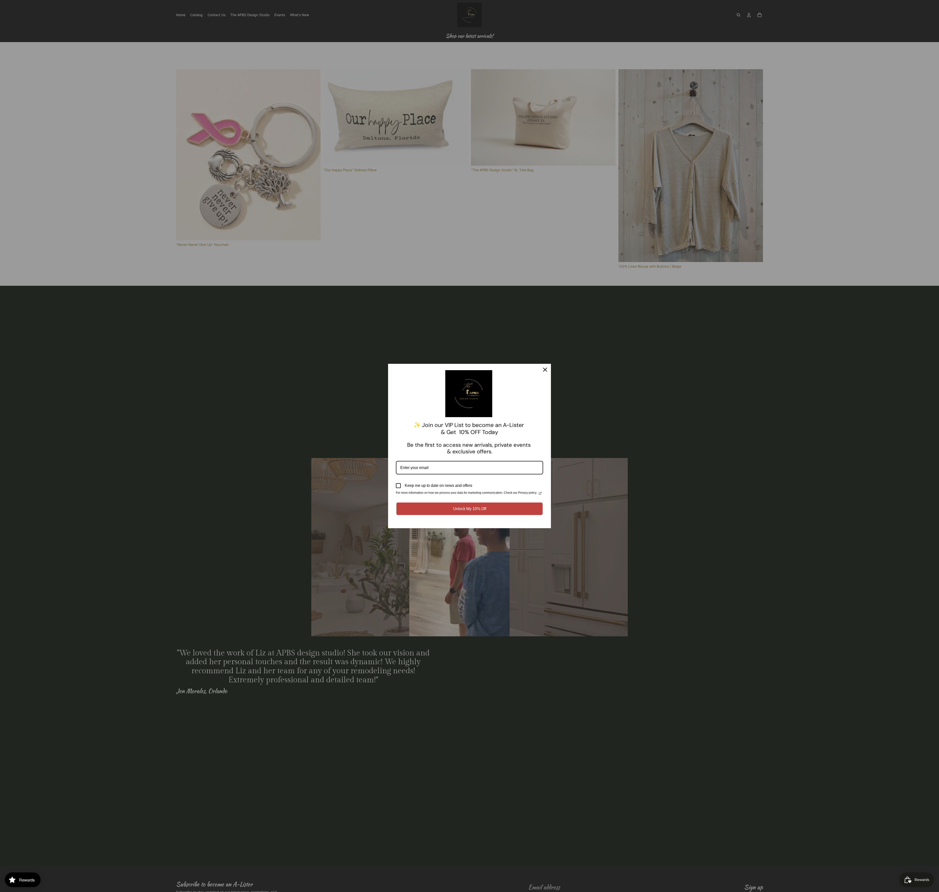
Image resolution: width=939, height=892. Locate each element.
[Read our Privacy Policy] (540, 493)
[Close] (545, 370)
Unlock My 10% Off (469, 509)
